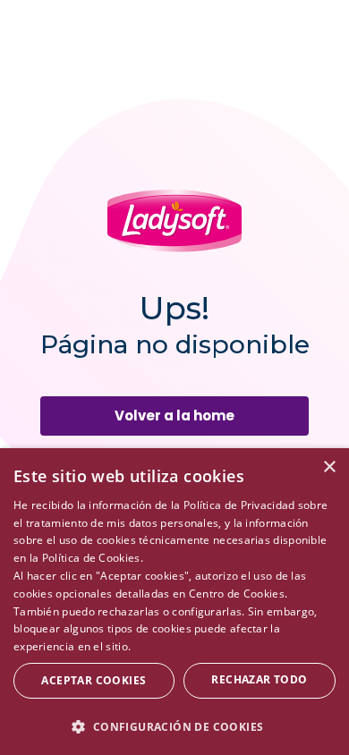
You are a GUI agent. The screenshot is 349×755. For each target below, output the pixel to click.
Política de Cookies (91, 557)
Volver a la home (174, 415)
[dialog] (174, 601)
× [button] (329, 467)
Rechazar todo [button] (259, 679)
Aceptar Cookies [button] (93, 680)
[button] (174, 725)
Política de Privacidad (239, 505)
